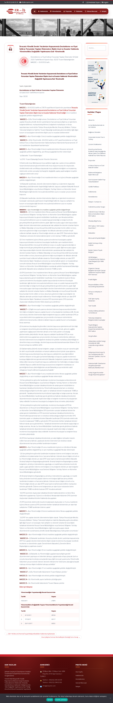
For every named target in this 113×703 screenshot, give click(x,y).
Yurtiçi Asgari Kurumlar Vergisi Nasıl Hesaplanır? (96, 374)
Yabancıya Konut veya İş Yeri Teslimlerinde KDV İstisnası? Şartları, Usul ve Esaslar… (96, 355)
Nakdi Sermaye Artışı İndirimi (95, 244)
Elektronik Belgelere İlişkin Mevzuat (95, 174)
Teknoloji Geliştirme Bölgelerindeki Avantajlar (96, 319)
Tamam (49, 700)
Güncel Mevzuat (81, 683)
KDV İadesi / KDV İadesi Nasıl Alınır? (96, 227)
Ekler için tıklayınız (26, 587)
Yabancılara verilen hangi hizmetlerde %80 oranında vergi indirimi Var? (96, 344)
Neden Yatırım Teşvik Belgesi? (95, 251)
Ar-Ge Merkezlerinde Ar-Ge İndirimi (96, 126)
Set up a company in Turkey (95, 293)
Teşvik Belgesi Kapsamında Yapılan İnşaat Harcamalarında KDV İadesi (96, 328)
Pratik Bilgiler (92, 279)
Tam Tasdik (92, 306)
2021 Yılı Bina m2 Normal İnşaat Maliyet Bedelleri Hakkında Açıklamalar (30, 634)
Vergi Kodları (92, 336)
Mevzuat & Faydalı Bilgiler (96, 238)
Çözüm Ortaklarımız (95, 144)
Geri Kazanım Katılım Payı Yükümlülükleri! (96, 181)
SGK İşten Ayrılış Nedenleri (93, 300)
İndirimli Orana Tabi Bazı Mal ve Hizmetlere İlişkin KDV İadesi (96, 214)
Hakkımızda (92, 192)
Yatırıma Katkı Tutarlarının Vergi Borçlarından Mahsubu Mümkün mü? (96, 365)
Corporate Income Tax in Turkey (96, 138)
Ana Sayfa (79, 672)
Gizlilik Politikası (93, 187)
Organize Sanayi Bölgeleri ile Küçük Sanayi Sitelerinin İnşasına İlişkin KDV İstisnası (96, 271)
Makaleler (91, 233)
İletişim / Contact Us (94, 202)
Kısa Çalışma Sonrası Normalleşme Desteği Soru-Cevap (60, 637)
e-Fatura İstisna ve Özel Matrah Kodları (96, 167)
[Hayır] (110, 698)
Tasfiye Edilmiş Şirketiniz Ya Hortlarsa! (96, 312)
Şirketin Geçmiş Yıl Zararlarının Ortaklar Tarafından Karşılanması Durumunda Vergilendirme (18, 674)
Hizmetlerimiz (92, 197)
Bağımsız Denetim (94, 132)
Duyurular (91, 160)
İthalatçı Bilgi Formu (94, 221)
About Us (91, 120)
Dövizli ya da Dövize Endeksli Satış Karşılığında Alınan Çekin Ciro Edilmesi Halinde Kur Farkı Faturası (97, 152)
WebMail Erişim (94, 2)
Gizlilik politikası (61, 700)
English (105, 2)
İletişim (78, 686)
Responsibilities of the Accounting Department (96, 286)
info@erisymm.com (27, 2)
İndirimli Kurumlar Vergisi (96, 207)
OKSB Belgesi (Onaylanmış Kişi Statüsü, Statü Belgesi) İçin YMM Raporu (96, 260)
